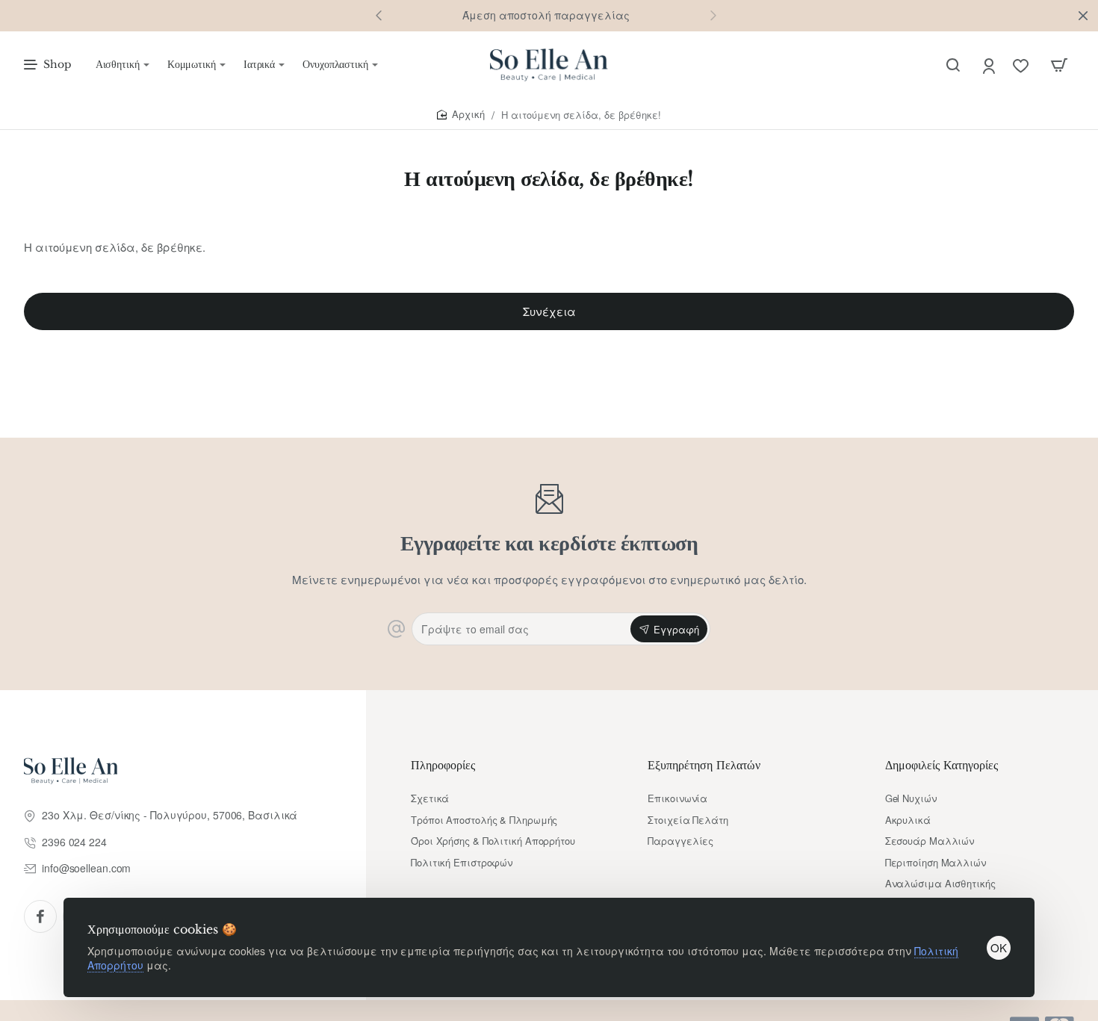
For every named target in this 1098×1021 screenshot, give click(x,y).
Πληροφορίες (443, 764)
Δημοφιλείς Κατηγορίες (941, 764)
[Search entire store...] (953, 65)
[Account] (990, 65)
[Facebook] (40, 916)
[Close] (1083, 16)
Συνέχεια (549, 311)
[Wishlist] (1022, 65)
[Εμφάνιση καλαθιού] (1059, 65)
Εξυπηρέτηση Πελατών (704, 764)
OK (998, 947)
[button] (378, 14)
